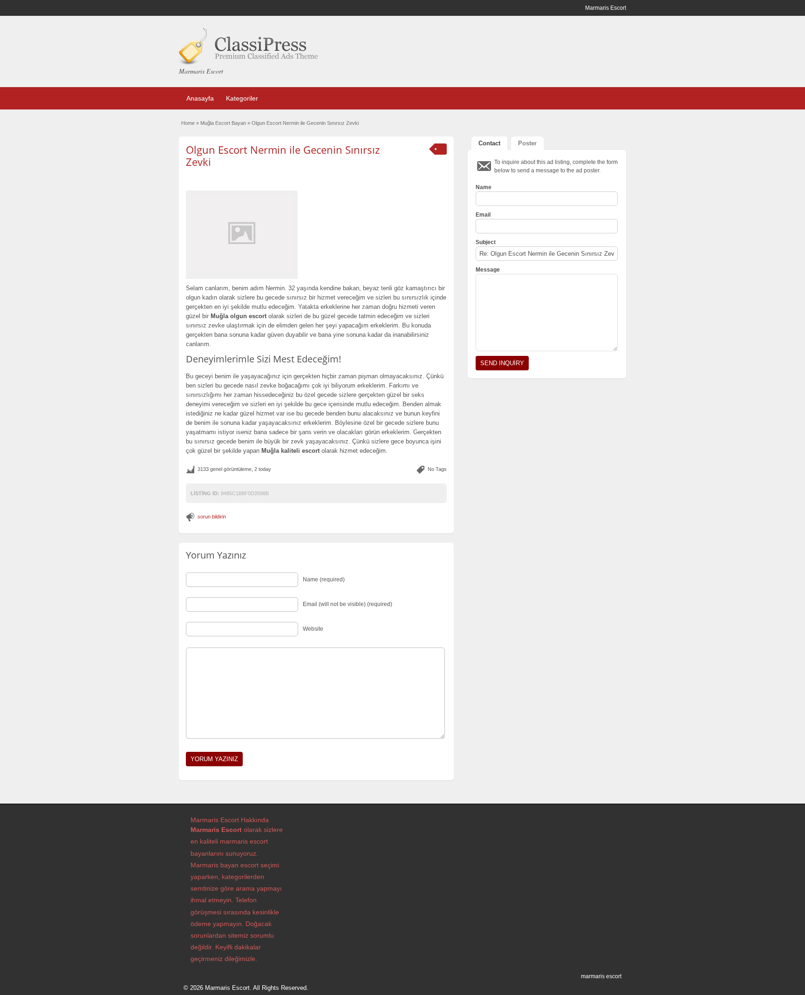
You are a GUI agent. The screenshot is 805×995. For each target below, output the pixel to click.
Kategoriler (242, 98)
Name (483, 187)
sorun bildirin (212, 516)
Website (313, 629)
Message (488, 269)
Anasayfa (200, 98)
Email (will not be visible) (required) (347, 604)
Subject (486, 242)
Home (188, 123)
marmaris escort (601, 976)
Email (483, 214)
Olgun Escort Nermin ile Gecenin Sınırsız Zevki (283, 156)
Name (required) (324, 579)
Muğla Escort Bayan (223, 123)
